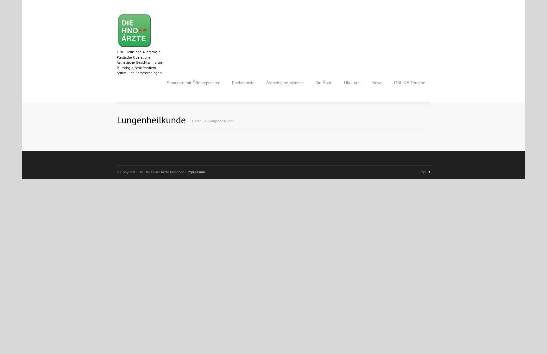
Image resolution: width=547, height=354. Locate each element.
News (377, 82)
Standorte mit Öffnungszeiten (193, 82)
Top (422, 172)
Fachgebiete (243, 82)
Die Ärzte (323, 82)
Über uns (352, 82)
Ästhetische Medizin (285, 82)
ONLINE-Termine (409, 82)
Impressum (196, 172)
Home (196, 121)
